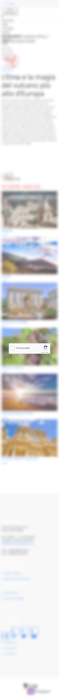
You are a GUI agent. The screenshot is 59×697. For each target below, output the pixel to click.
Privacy (43, 352)
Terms (46, 352)
